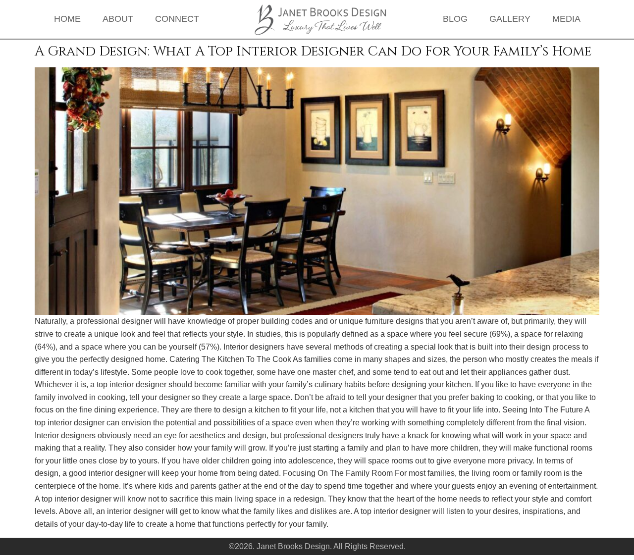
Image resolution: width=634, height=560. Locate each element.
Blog (455, 19)
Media (566, 19)
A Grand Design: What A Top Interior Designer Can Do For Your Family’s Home (313, 51)
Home (67, 19)
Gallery (509, 19)
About (118, 19)
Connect (177, 19)
